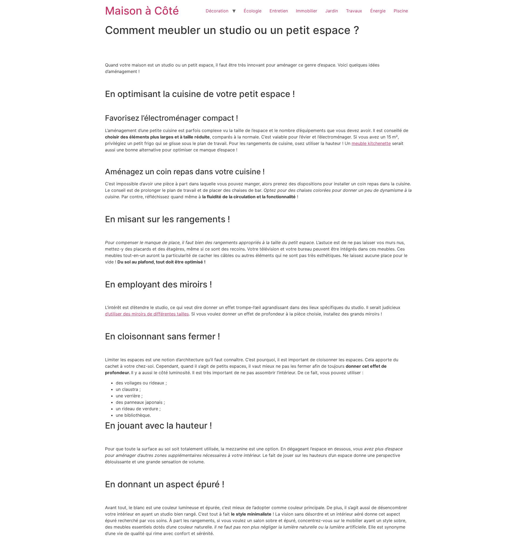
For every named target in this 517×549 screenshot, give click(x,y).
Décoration (217, 10)
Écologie (252, 10)
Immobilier (306, 10)
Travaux (354, 10)
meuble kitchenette (371, 143)
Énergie (378, 10)
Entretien (279, 10)
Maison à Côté (142, 10)
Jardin (331, 10)
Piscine (401, 10)
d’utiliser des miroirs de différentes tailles (147, 314)
